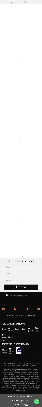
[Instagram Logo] (3, 309)
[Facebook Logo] (15, 309)
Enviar (22, 287)
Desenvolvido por (17, 401)
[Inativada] (19, 350)
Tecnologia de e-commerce (16, 396)
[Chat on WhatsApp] (36, 401)
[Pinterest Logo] (26, 309)
